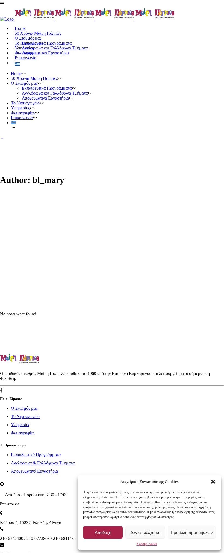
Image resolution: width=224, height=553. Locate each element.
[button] (213, 481)
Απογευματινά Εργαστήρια (34, 471)
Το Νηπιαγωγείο (25, 416)
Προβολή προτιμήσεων (192, 532)
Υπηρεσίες (20, 424)
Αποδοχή (103, 532)
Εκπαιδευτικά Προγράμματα (36, 454)
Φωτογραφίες (22, 433)
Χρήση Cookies (147, 544)
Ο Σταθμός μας (24, 408)
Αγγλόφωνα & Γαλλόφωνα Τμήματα (43, 463)
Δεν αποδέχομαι (145, 532)
